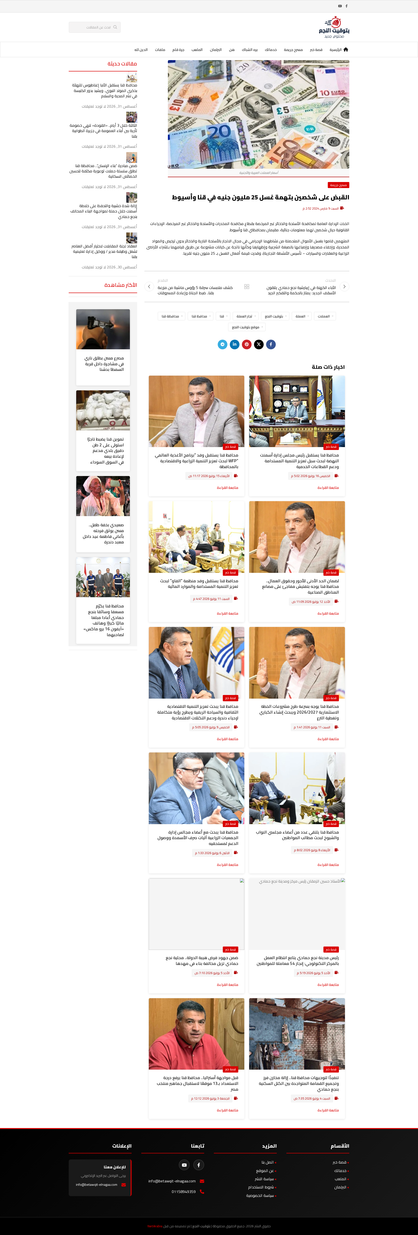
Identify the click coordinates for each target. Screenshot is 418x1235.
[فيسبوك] (198, 1164)
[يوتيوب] (184, 1164)
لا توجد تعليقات (94, 106)
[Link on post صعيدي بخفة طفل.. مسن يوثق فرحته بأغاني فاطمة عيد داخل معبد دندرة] (103, 496)
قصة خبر (331, 446)
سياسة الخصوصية (260, 1195)
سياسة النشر (264, 1178)
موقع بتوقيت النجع (245, 327)
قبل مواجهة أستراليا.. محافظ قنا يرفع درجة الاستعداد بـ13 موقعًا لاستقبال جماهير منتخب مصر (197, 1083)
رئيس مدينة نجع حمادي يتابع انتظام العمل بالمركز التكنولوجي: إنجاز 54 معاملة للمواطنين (298, 960)
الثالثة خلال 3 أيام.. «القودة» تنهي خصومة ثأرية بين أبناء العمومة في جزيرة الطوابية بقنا (103, 131)
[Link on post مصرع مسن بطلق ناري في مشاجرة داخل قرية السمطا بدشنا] (103, 329)
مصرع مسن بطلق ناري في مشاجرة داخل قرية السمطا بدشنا (104, 363)
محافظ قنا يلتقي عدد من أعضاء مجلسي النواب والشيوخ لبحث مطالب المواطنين (297, 835)
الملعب (340, 1178)
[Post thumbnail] (131, 76)
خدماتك (340, 1170)
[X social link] (259, 344)
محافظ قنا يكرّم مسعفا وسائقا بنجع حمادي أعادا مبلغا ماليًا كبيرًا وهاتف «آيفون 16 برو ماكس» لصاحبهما (103, 620)
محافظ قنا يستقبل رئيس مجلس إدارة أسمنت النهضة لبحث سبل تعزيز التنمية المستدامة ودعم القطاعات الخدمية (299, 460)
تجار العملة (244, 316)
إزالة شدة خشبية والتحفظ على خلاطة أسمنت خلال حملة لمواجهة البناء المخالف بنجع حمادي (103, 211)
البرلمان (340, 1187)
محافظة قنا (170, 316)
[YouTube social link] (340, 6)
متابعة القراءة (328, 487)
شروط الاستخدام (261, 1187)
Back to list (246, 286)
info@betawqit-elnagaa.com (172, 1181)
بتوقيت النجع (274, 316)
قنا (222, 316)
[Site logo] (334, 26)
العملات (324, 316)
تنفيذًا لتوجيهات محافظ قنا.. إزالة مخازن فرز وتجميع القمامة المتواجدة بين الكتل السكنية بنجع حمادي (299, 1083)
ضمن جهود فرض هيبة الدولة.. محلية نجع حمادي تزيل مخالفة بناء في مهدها (202, 960)
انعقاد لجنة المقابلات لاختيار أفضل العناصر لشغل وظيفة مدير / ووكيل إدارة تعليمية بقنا (104, 251)
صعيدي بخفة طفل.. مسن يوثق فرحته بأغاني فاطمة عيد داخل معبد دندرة (103, 533)
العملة (300, 316)
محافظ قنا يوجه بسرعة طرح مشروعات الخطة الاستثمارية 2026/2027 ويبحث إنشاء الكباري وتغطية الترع (299, 712)
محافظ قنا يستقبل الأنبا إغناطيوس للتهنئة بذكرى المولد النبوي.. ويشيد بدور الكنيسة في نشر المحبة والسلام (104, 90)
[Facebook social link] (346, 6)
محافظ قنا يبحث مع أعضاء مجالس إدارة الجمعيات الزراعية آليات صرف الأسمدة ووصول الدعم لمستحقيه (197, 838)
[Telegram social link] (222, 344)
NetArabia (155, 1226)
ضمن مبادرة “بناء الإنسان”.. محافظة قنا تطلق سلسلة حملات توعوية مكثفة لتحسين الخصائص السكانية (103, 171)
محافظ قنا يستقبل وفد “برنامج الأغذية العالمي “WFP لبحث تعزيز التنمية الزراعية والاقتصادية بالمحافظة (196, 460)
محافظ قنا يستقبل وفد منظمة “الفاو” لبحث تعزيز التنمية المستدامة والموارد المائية (199, 583)
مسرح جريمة (338, 185)
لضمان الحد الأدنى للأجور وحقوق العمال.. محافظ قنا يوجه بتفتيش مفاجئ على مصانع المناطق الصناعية (300, 586)
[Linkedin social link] (234, 344)
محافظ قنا (199, 316)
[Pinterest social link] (247, 344)
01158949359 (184, 1191)
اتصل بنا (267, 1162)
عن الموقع (265, 1170)
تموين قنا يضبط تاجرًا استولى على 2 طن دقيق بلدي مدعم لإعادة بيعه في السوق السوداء (105, 450)
